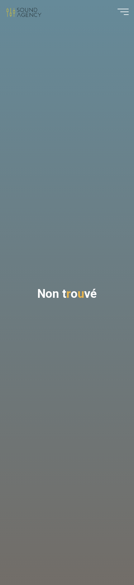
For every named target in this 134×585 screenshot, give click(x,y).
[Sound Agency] (23, 11)
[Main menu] (123, 12)
